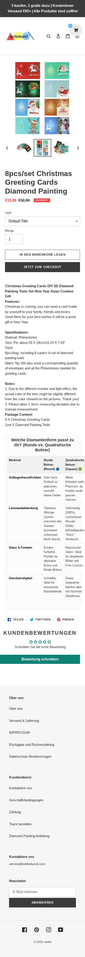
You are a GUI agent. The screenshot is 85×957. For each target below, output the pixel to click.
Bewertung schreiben (40, 659)
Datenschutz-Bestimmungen (30, 756)
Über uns (16, 708)
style (8, 212)
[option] (24, 148)
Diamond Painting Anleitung (29, 836)
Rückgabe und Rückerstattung (31, 745)
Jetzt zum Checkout (42, 267)
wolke (47, 942)
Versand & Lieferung (24, 721)
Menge (9, 230)
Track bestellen (20, 824)
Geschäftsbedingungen (26, 800)
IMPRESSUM (19, 732)
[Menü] (77, 36)
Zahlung (15, 812)
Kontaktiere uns (20, 788)
